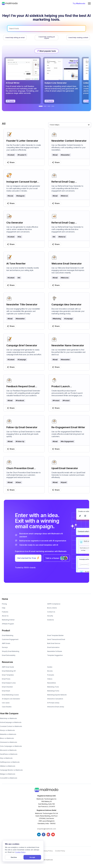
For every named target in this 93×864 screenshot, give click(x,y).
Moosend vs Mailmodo (8, 750)
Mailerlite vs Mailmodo (8, 734)
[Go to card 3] (48, 106)
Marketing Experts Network (57, 695)
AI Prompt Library (53, 703)
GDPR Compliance (53, 604)
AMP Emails (6, 643)
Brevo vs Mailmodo (7, 738)
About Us (5, 616)
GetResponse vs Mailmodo (10, 762)
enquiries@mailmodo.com (46, 829)
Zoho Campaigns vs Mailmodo (11, 746)
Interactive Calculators (55, 699)
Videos (49, 679)
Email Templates (8, 675)
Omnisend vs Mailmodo (8, 742)
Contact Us (51, 612)
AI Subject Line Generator (11, 699)
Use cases (6, 703)
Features (5, 612)
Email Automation (53, 647)
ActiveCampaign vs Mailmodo (10, 722)
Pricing (4, 604)
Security (50, 616)
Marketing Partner (8, 620)
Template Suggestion (55, 655)
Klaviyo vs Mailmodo (7, 730)
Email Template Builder (55, 635)
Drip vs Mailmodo (6, 758)
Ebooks (50, 671)
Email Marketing (7, 635)
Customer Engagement (10, 639)
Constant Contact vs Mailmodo (11, 726)
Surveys (5, 647)
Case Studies (7, 707)
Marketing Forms (53, 691)
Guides (49, 667)
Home (5, 599)
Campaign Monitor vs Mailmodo (11, 770)
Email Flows (6, 679)
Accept (32, 857)
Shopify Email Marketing (10, 651)
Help (3, 608)
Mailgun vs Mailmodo (7, 774)
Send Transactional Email (56, 639)
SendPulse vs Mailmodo (8, 754)
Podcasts (50, 675)
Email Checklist (7, 687)
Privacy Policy (48, 851)
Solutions (50, 620)
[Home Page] (10, 3)
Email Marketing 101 (9, 671)
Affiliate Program (8, 624)
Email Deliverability (8, 655)
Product (6, 630)
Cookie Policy (60, 851)
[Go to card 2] (45, 106)
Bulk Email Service (53, 643)
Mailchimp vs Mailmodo (8, 718)
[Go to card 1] (41, 106)
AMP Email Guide (8, 667)
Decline (14, 857)
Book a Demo (52, 608)
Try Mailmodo (79, 3)
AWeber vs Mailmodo (7, 766)
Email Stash (6, 691)
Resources (7, 662)
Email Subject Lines (9, 683)
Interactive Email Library (55, 707)
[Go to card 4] (52, 106)
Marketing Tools (53, 687)
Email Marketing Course (10, 695)
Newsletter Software (54, 651)
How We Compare (9, 713)
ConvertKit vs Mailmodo (8, 778)
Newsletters (51, 683)
